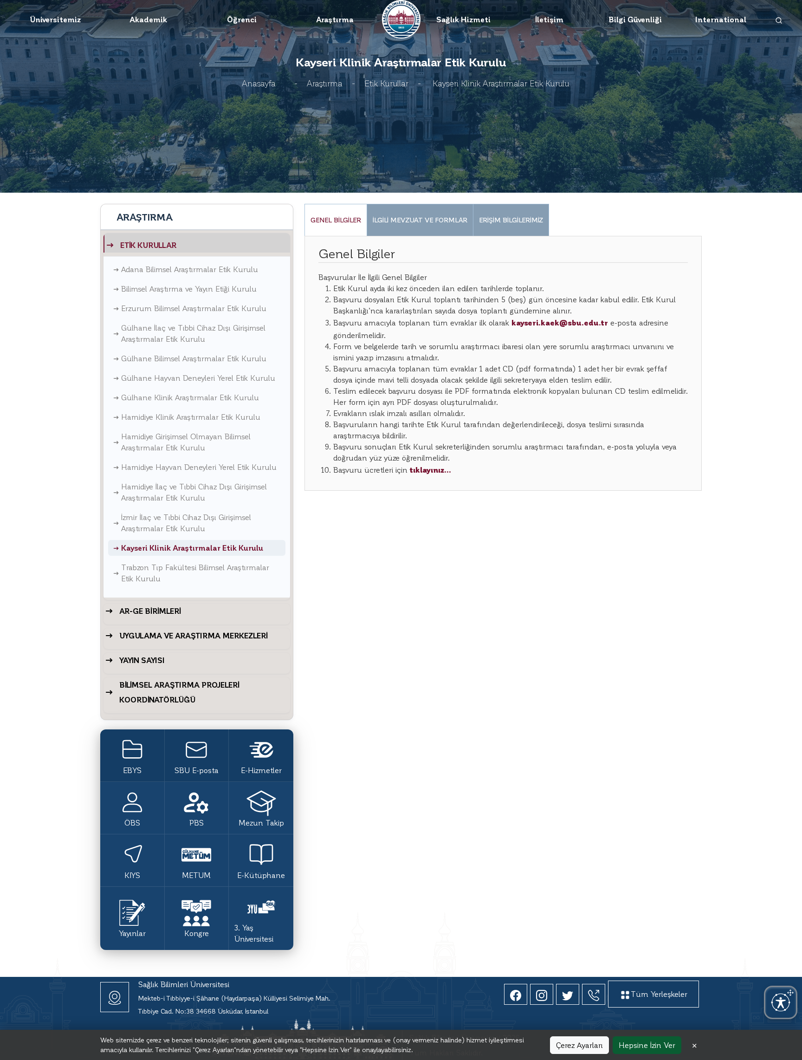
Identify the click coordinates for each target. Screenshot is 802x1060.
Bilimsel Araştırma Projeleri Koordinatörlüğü (179, 692)
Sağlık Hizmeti (463, 19)
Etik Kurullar (386, 83)
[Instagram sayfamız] (541, 994)
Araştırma (335, 19)
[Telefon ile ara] (593, 994)
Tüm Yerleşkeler (659, 993)
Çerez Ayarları (579, 1044)
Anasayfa (259, 83)
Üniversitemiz (55, 19)
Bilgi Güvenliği (635, 19)
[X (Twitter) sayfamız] (567, 994)
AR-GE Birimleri (150, 610)
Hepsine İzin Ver (647, 1044)
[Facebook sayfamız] (515, 994)
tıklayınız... (430, 469)
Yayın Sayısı (142, 660)
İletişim (549, 19)
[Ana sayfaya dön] (401, 18)
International (720, 19)
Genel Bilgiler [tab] (335, 220)
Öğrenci (242, 19)
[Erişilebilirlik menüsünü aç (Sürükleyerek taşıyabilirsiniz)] (780, 1002)
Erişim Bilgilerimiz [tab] (511, 220)
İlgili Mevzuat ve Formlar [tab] (420, 220)
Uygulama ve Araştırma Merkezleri (193, 635)
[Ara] (779, 19)
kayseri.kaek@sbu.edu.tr (559, 322)
